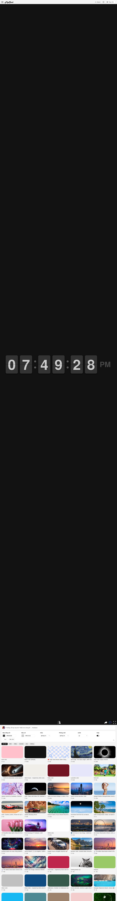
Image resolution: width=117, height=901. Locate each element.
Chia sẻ (98, 2)
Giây (98, 732)
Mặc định (12, 739)
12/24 (79, 732)
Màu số (23, 732)
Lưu (5, 739)
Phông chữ (62, 732)
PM (105, 364)
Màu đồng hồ (6, 732)
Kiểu (41, 732)
